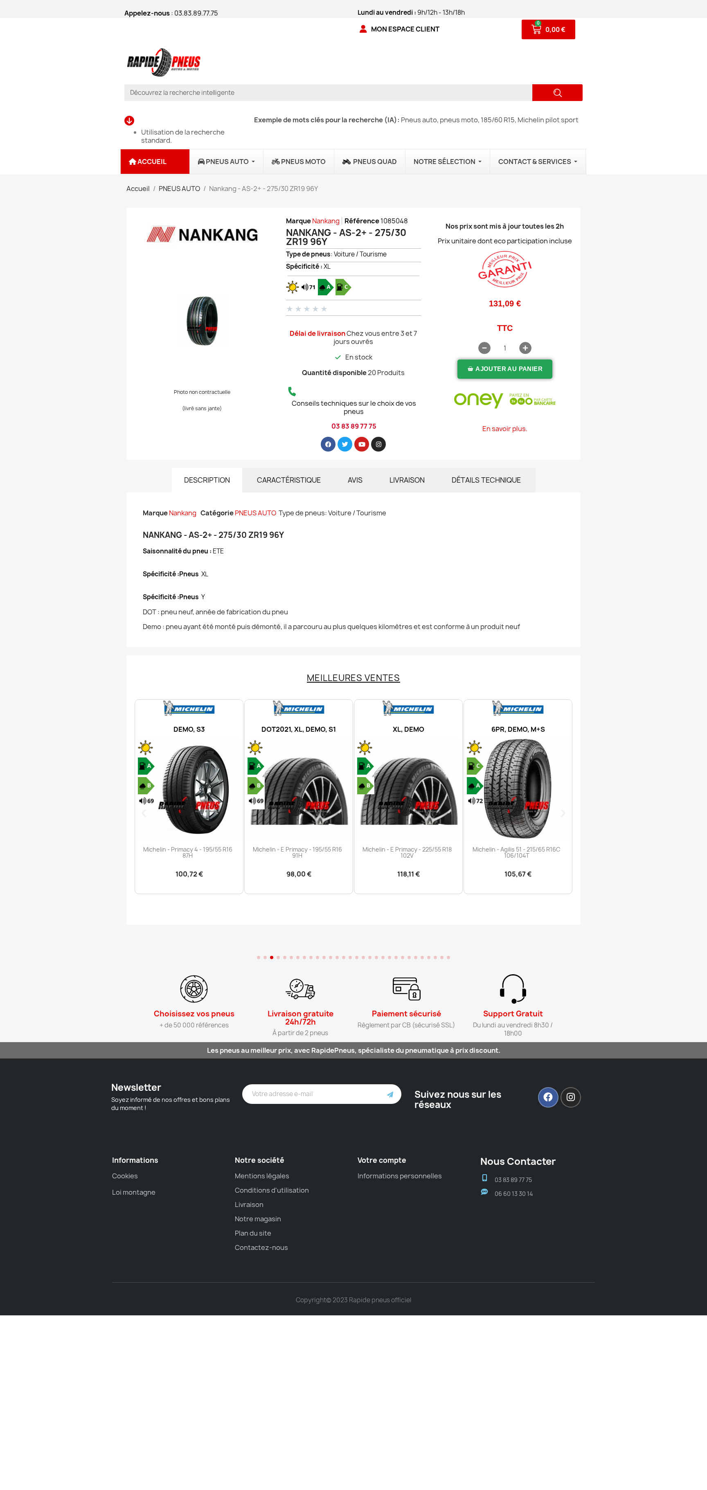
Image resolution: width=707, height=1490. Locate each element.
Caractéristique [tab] (289, 480)
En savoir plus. (504, 428)
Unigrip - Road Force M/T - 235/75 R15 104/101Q (517, 852)
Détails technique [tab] (486, 480)
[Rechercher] (557, 92)
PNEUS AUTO (255, 512)
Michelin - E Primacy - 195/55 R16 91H (187, 852)
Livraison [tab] (407, 480)
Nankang (326, 220)
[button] (504, 369)
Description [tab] (207, 480)
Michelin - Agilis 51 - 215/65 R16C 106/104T (407, 852)
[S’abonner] (390, 1094)
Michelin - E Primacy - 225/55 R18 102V (297, 852)
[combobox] (325, 92)
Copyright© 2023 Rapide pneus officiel (353, 1300)
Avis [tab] (355, 480)
